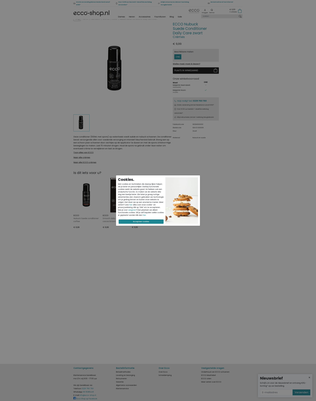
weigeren (132, 210)
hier (130, 205)
